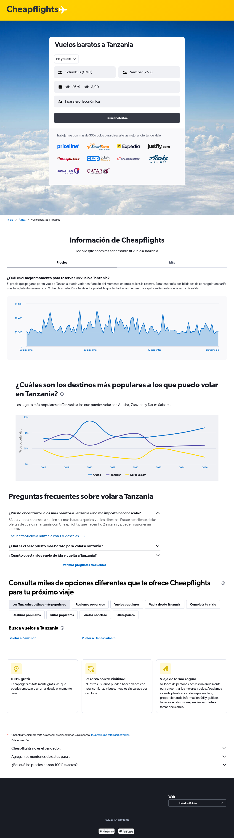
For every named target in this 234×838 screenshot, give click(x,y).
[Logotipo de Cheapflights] (32, 10)
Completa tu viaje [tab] (203, 604)
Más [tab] (172, 262)
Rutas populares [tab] (62, 615)
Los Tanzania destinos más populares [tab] (39, 604)
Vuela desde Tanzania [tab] (165, 604)
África (22, 219)
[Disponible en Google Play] (106, 831)
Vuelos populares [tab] (126, 604)
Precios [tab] (62, 262)
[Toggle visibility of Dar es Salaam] (135, 474)
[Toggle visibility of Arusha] (94, 474)
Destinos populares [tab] (27, 615)
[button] (85, 72)
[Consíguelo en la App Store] (126, 831)
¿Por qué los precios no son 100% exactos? (44, 765)
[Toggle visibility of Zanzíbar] (113, 474)
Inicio (10, 219)
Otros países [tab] (126, 615)
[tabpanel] (117, 322)
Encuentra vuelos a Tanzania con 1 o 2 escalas (44, 536)
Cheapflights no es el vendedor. (36, 748)
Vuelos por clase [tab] (95, 615)
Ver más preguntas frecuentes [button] (84, 565)
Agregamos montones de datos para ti (41, 756)
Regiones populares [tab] (90, 604)
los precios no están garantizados (110, 735)
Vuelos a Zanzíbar (23, 638)
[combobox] (66, 59)
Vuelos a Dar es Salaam (98, 638)
